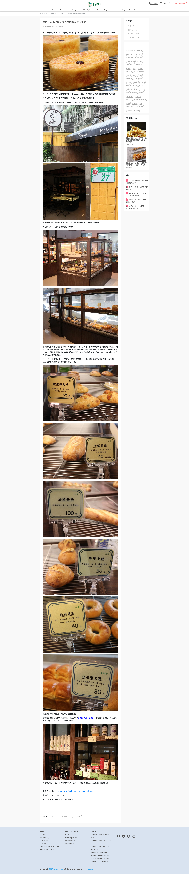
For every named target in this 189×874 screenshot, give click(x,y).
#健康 (135, 82)
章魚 (127, 75)
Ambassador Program (47, 849)
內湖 (140, 86)
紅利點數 (129, 110)
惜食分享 (138, 96)
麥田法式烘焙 (76, 817)
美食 (127, 65)
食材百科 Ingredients (135, 30)
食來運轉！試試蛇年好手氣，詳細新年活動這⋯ (136, 194)
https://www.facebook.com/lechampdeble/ (75, 791)
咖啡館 (128, 68)
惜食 (127, 93)
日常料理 (142, 82)
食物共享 (129, 100)
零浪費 (141, 93)
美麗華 (136, 100)
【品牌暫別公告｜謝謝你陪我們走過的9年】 (137, 181)
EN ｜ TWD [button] (153, 3)
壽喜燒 (142, 72)
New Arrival (64, 10)
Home (54, 10)
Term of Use (44, 841)
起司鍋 (136, 72)
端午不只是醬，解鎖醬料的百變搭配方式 (137, 188)
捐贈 (127, 86)
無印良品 (143, 100)
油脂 (143, 89)
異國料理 (140, 68)
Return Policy (69, 844)
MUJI (128, 103)
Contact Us (133, 10)
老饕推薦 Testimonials (136, 37)
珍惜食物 (134, 93)
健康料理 (129, 79)
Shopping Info (70, 841)
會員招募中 (129, 107)
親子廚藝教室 (130, 58)
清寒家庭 (129, 89)
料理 (135, 54)
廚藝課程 (129, 54)
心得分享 (137, 110)
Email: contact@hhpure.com (100, 852)
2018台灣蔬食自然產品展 (134, 51)
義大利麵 (139, 61)
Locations (43, 844)
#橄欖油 (128, 82)
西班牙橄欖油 (138, 79)
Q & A (67, 835)
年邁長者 (137, 89)
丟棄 (141, 103)
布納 (134, 68)
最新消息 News (133, 26)
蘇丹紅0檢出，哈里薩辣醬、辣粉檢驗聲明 (135, 207)
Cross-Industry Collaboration (49, 846)
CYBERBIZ (90, 869)
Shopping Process (71, 838)
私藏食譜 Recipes (134, 33)
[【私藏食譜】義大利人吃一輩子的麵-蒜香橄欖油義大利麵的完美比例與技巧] (137, 129)
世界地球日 (129, 96)
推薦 (136, 107)
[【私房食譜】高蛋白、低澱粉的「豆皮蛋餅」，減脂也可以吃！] (137, 154)
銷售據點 (65, 817)
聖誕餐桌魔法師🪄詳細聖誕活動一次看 (136, 200)
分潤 (141, 107)
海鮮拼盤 (129, 72)
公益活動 (134, 86)
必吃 (132, 65)
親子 (140, 54)
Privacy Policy (44, 838)
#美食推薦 (139, 65)
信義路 (140, 75)
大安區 (133, 75)
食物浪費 (134, 103)
